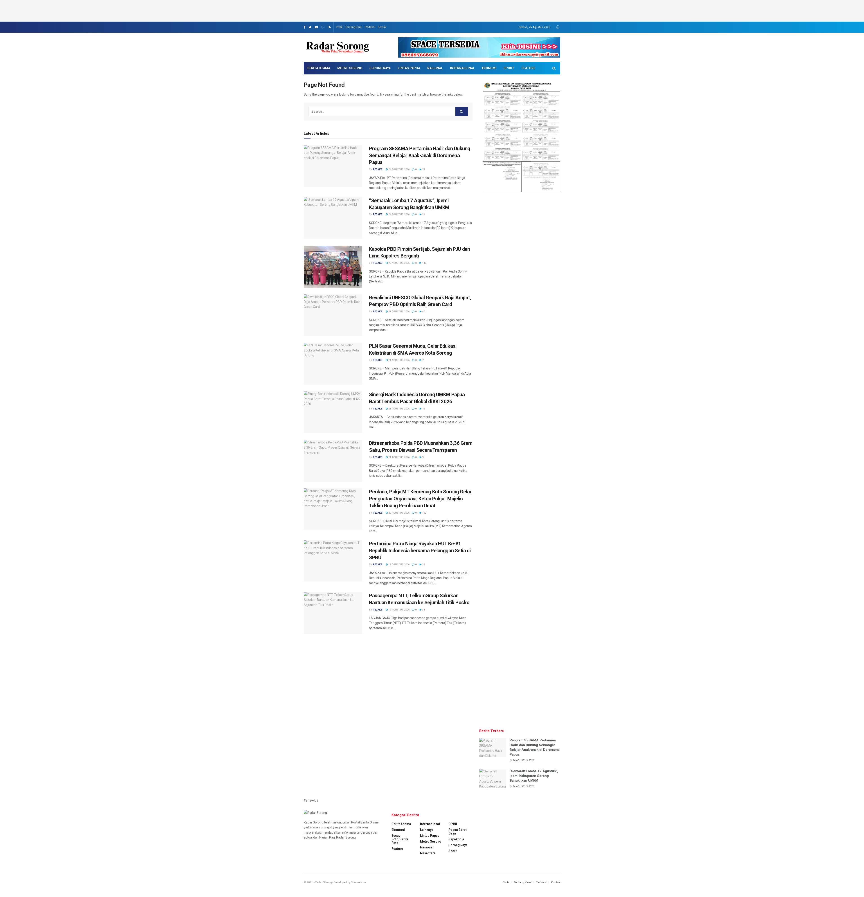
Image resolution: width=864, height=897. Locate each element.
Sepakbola (456, 839)
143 (423, 263)
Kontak (382, 27)
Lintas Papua (409, 68)
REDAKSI (378, 169)
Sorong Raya (380, 68)
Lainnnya (426, 830)
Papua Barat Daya (457, 831)
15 (423, 169)
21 (423, 214)
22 (423, 564)
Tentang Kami (353, 27)
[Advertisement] (432, 10)
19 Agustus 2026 (399, 564)
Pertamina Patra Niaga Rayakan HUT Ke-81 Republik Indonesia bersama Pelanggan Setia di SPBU (419, 550)
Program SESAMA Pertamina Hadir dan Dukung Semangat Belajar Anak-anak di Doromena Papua (419, 155)
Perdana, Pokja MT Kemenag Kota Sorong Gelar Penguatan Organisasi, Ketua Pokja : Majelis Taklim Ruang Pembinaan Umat (420, 498)
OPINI (452, 824)
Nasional (435, 68)
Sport (509, 68)
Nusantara (428, 853)
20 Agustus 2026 (399, 512)
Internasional (462, 68)
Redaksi (370, 27)
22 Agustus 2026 (399, 263)
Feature (528, 68)
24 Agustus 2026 (399, 169)
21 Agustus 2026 (399, 311)
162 (423, 512)
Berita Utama (318, 68)
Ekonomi (489, 68)
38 (423, 609)
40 (423, 311)
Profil (339, 27)
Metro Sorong (349, 68)
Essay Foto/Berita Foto (400, 839)
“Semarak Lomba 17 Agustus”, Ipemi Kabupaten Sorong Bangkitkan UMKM (534, 776)
